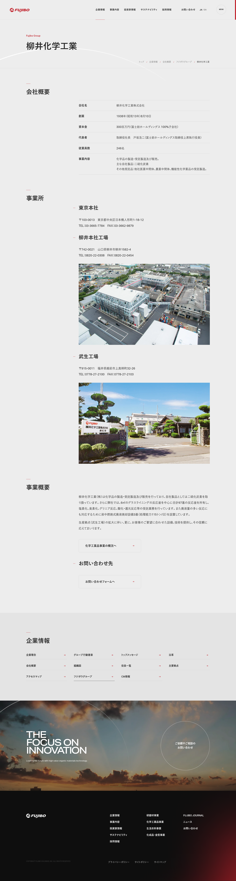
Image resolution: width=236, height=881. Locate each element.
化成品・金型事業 (156, 835)
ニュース (187, 822)
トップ (141, 62)
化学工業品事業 (155, 822)
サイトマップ (160, 862)
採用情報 (166, 10)
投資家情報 (130, 10)
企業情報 (100, 10)
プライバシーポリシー (119, 862)
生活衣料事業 (154, 828)
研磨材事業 (153, 815)
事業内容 (114, 10)
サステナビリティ (149, 10)
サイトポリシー (142, 862)
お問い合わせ (188, 10)
